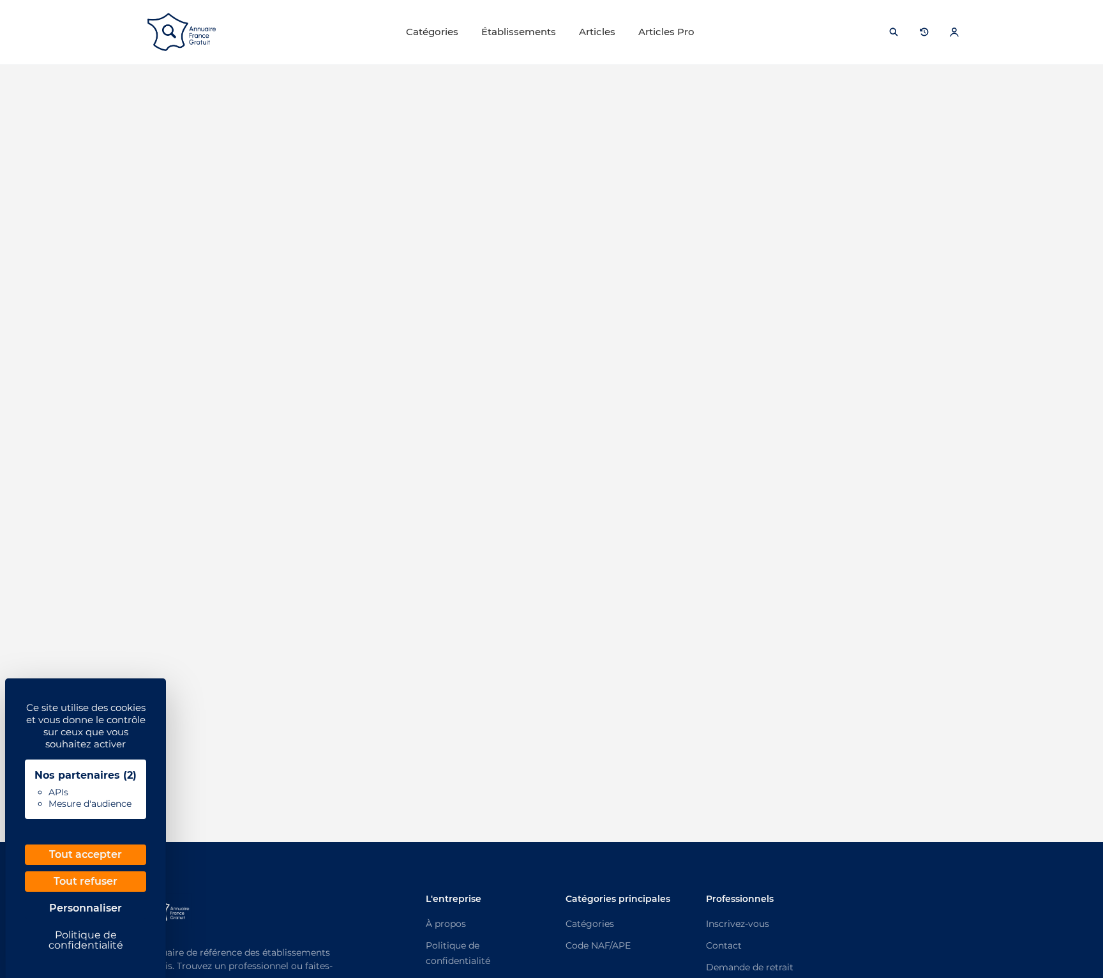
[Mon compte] (954, 32)
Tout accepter (85, 854)
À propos (446, 923)
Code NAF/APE (598, 945)
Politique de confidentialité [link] (86, 940)
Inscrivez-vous (737, 923)
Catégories (432, 32)
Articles (597, 32)
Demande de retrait (749, 967)
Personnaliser (85, 908)
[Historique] (924, 32)
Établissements (518, 32)
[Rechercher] (893, 32)
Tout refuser (85, 881)
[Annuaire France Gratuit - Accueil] (181, 31)
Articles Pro (666, 32)
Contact (724, 945)
